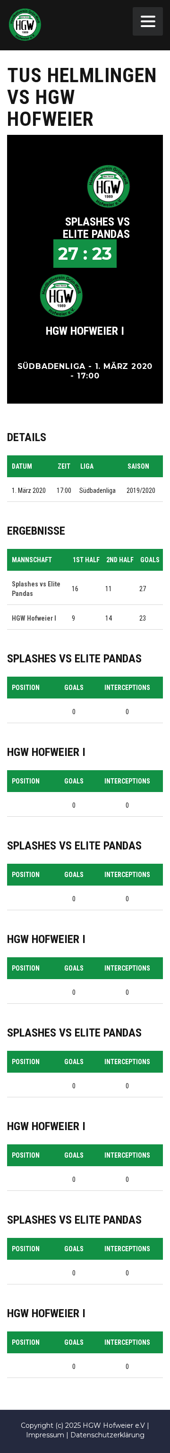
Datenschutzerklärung (107, 1435)
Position (26, 687)
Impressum (45, 1435)
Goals (74, 687)
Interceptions (127, 687)
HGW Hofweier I (85, 331)
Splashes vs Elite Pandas (96, 228)
